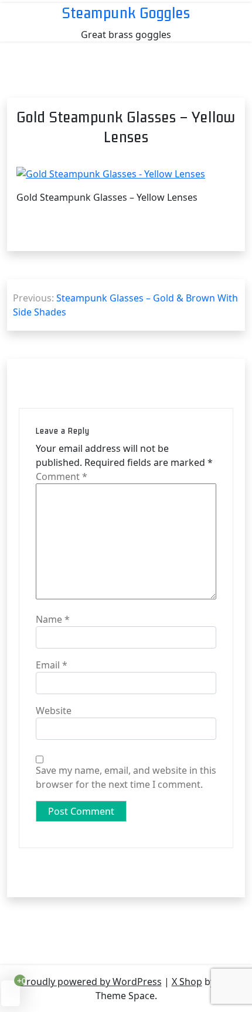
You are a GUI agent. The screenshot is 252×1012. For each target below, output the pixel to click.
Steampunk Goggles (126, 13)
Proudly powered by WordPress (91, 981)
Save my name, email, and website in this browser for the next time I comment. (126, 777)
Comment (61, 476)
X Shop (187, 981)
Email (51, 664)
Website (53, 710)
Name (53, 619)
